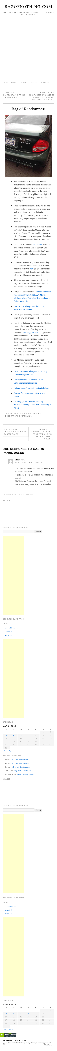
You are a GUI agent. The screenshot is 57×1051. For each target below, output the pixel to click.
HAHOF (34, 82)
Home (5, 82)
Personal (37, 414)
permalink (26, 416)
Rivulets (8, 635)
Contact (24, 82)
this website (37, 244)
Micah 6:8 (9, 631)
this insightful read (30, 332)
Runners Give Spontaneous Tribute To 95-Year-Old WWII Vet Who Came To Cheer (42, 434)
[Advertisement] (28, 50)
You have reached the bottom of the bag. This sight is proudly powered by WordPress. (28, 1044)
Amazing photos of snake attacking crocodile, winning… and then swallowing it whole (32, 404)
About (14, 82)
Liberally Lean (11, 628)
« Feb (5, 751)
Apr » (11, 751)
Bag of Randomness (21, 759)
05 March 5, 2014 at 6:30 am (28, 463)
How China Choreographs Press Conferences (14, 95)
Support (44, 82)
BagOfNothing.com (28, 6)
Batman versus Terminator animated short (31, 387)
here (32, 268)
